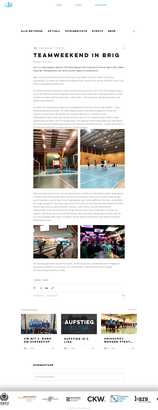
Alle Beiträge (32, 31)
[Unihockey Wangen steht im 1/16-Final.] (119, 324)
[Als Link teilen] (52, 288)
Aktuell (54, 31)
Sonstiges (37, 280)
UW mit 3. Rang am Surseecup (37, 340)
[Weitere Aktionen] (123, 47)
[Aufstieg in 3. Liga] (79, 324)
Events (97, 31)
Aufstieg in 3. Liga (77, 340)
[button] (134, 31)
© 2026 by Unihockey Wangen (79, 408)
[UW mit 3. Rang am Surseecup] (39, 324)
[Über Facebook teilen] (34, 288)
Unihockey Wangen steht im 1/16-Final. (117, 340)
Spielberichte (76, 31)
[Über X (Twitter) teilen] (40, 288)
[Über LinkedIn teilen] (46, 288)
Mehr (112, 31)
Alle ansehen (132, 309)
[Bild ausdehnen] (55, 158)
